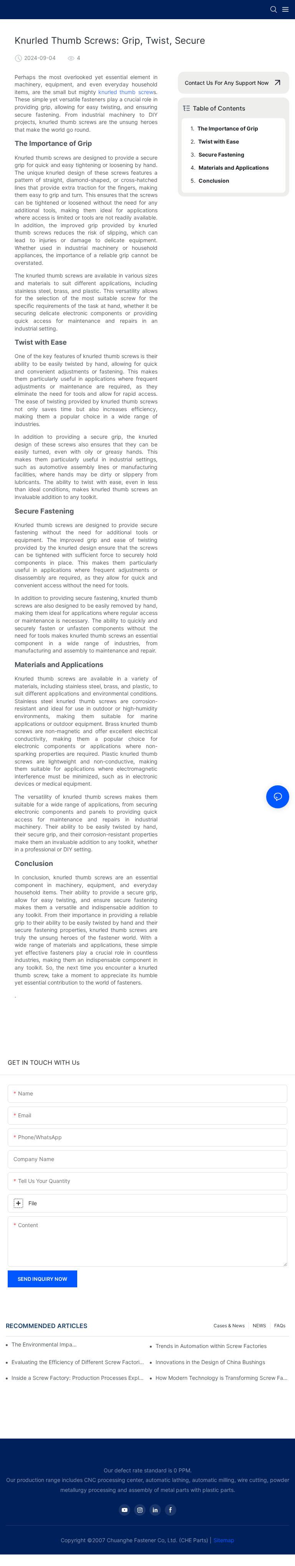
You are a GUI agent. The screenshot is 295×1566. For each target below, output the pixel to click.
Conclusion (214, 180)
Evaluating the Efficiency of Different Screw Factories (78, 1362)
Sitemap (224, 1540)
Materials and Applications (234, 167)
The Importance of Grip (227, 128)
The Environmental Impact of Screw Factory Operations (45, 1344)
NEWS (259, 1325)
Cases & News (229, 1325)
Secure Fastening (221, 154)
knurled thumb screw (125, 92)
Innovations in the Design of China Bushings (210, 1362)
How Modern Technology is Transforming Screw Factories (222, 1377)
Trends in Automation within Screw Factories (211, 1346)
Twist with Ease (218, 141)
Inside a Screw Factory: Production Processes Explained (78, 1377)
